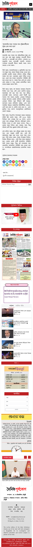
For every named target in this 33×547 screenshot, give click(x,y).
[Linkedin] (10, 161)
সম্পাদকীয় (16, 511)
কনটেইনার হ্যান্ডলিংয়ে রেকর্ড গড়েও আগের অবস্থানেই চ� (21, 322)
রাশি (23, 509)
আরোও (16, 363)
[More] (19, 164)
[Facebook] (4, 161)
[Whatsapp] (16, 161)
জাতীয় (14, 509)
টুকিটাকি (19, 509)
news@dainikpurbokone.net (18, 517)
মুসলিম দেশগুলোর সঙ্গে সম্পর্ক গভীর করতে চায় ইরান (17, 9)
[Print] (26, 161)
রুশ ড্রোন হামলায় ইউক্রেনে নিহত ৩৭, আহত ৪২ (22, 343)
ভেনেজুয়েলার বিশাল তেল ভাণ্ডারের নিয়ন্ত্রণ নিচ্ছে (22, 312)
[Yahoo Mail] (22, 161)
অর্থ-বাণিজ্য (10, 507)
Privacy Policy (11, 519)
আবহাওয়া (23, 507)
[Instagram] (19, 161)
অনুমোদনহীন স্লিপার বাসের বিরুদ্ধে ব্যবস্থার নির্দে (22, 354)
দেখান (16, 410)
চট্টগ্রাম (10, 509)
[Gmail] (10, 164)
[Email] (7, 164)
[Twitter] (7, 161)
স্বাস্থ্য (21, 511)
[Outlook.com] (16, 164)
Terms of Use (20, 519)
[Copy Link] (13, 164)
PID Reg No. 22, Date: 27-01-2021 (16, 521)
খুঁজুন (29, 185)
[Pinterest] (13, 161)
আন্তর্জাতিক (16, 507)
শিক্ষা (12, 511)
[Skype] (4, 164)
